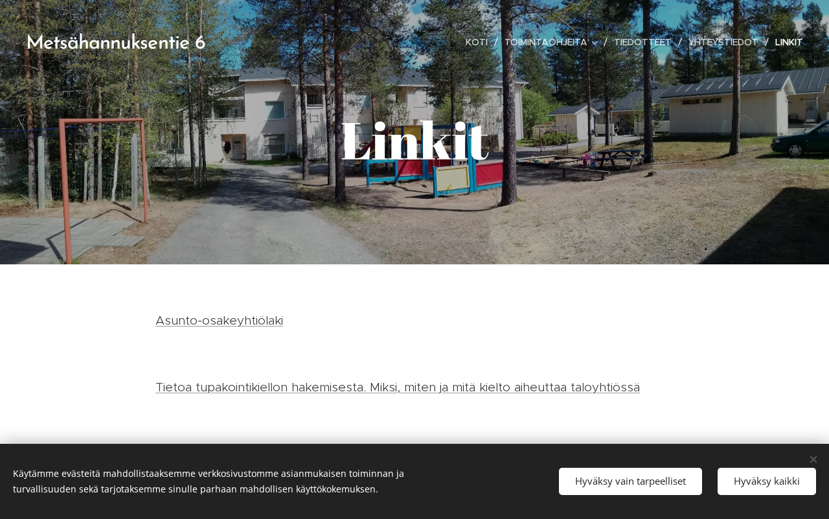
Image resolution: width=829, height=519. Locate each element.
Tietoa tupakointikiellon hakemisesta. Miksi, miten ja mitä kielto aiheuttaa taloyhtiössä (397, 387)
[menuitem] (480, 42)
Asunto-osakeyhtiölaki (219, 320)
